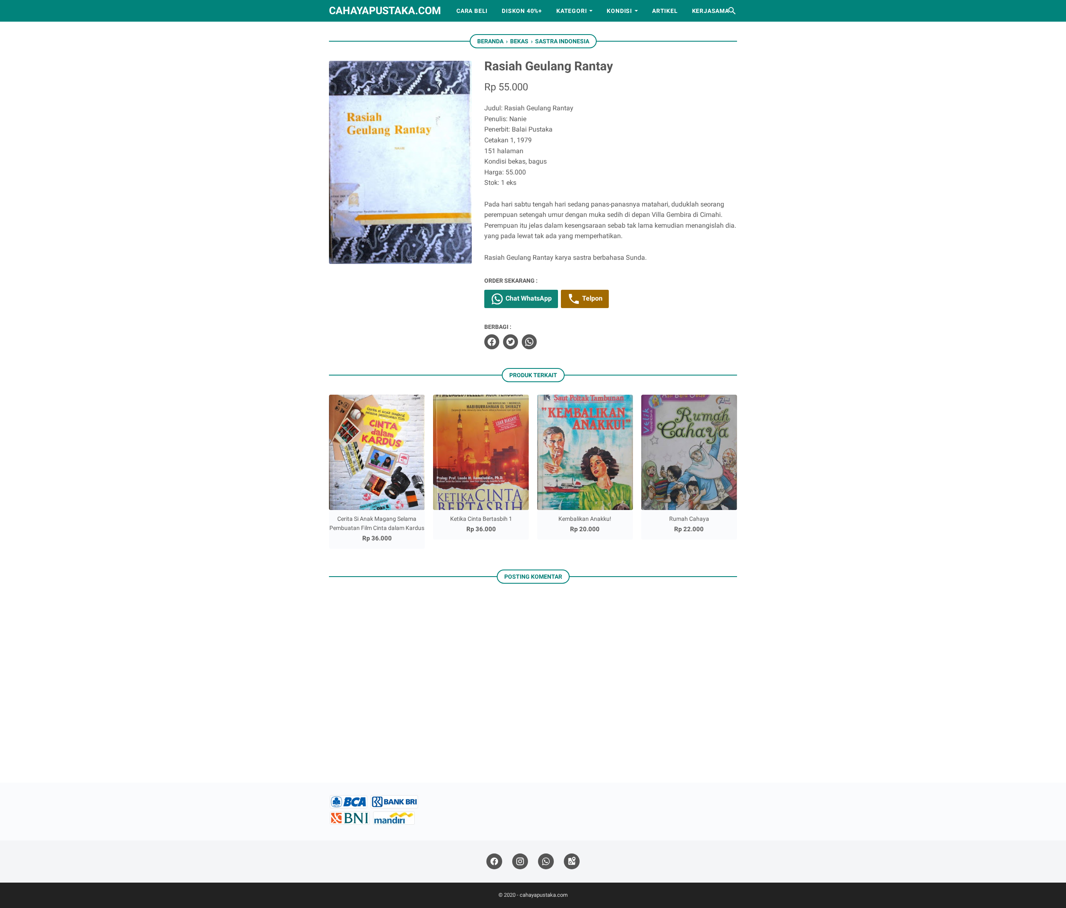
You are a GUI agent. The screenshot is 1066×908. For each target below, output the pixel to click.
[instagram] (520, 861)
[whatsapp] (529, 341)
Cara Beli (472, 10)
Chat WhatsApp (528, 298)
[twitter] (510, 341)
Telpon (591, 298)
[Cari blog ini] (732, 11)
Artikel (665, 10)
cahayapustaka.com (385, 11)
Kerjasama (710, 10)
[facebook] (491, 341)
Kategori (571, 10)
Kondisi (619, 10)
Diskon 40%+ (522, 10)
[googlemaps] (572, 861)
